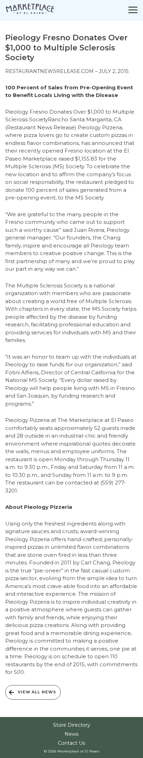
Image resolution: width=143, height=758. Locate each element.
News (71, 734)
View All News (37, 692)
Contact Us (71, 743)
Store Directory (71, 725)
